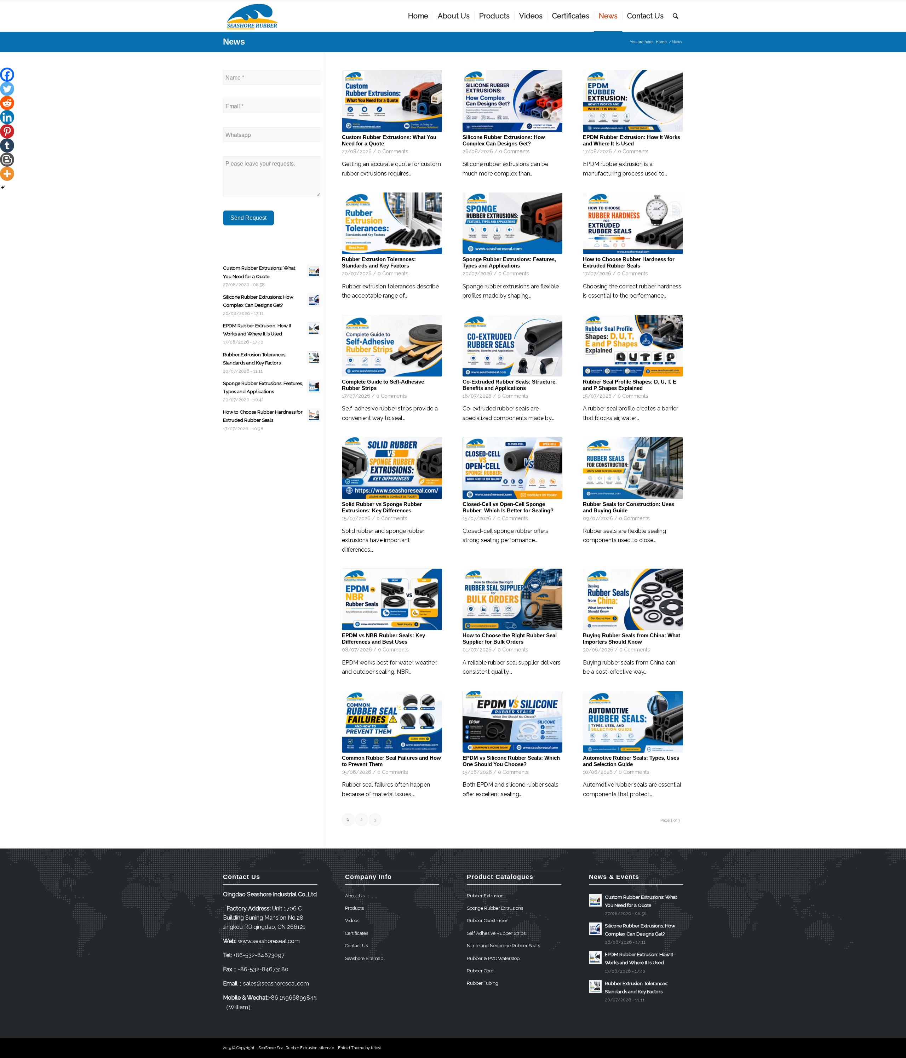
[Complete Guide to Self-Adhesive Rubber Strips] (392, 345)
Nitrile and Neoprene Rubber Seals (503, 945)
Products (354, 908)
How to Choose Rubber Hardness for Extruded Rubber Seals (629, 262)
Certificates (356, 933)
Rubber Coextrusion (488, 920)
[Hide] (3, 187)
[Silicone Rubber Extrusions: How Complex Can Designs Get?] (513, 101)
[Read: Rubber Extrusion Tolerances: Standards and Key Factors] (314, 357)
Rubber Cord (480, 970)
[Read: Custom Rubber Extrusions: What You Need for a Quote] (314, 271)
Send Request (248, 218)
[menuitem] (418, 15)
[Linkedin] (7, 117)
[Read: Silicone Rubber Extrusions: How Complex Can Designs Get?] (314, 300)
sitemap (326, 1048)
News (234, 41)
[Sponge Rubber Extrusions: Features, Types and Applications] (513, 223)
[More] (7, 174)
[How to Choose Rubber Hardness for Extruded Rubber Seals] (633, 223)
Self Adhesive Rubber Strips (496, 933)
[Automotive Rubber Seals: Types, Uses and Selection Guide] (633, 722)
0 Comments (393, 151)
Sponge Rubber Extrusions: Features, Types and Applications (509, 262)
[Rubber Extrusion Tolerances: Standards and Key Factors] (392, 223)
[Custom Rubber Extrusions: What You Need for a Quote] (392, 101)
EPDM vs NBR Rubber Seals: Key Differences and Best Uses (383, 638)
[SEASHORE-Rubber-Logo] (252, 15)
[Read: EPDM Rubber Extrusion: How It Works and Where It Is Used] (314, 328)
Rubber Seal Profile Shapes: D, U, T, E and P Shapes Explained (629, 385)
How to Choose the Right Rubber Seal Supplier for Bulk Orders (510, 638)
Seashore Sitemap (364, 958)
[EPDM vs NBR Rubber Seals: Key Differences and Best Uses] (392, 599)
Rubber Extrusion (485, 895)
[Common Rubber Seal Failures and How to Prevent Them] (392, 722)
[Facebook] (7, 75)
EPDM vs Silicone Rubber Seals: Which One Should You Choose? (511, 761)
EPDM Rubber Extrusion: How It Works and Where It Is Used (631, 140)
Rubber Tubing (482, 983)
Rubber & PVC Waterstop (493, 958)
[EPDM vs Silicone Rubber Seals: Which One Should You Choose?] (513, 722)
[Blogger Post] (7, 160)
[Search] (675, 15)
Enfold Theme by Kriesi (359, 1048)
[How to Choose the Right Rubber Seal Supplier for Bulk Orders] (513, 599)
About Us (355, 895)
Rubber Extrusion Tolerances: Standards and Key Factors (379, 262)
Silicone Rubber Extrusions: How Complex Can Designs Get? (504, 140)
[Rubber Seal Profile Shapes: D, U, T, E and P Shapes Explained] (633, 345)
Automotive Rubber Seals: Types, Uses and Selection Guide (631, 761)
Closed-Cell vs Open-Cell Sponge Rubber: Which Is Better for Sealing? (508, 507)
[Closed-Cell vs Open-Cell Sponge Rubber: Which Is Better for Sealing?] (513, 468)
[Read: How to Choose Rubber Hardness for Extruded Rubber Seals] (314, 415)
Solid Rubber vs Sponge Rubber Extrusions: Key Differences (382, 507)
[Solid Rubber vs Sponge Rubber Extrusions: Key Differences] (392, 468)
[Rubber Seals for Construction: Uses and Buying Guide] (633, 468)
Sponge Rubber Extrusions (495, 908)
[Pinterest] (7, 131)
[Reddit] (7, 103)
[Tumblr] (7, 145)
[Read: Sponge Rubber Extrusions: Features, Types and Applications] (314, 386)
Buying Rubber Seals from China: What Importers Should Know (631, 638)
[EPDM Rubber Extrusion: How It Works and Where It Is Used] (633, 101)
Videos (352, 920)
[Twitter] (7, 89)
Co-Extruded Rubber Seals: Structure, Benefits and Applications (510, 385)
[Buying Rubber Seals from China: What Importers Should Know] (633, 599)
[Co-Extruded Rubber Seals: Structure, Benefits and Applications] (513, 345)
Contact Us (356, 945)
